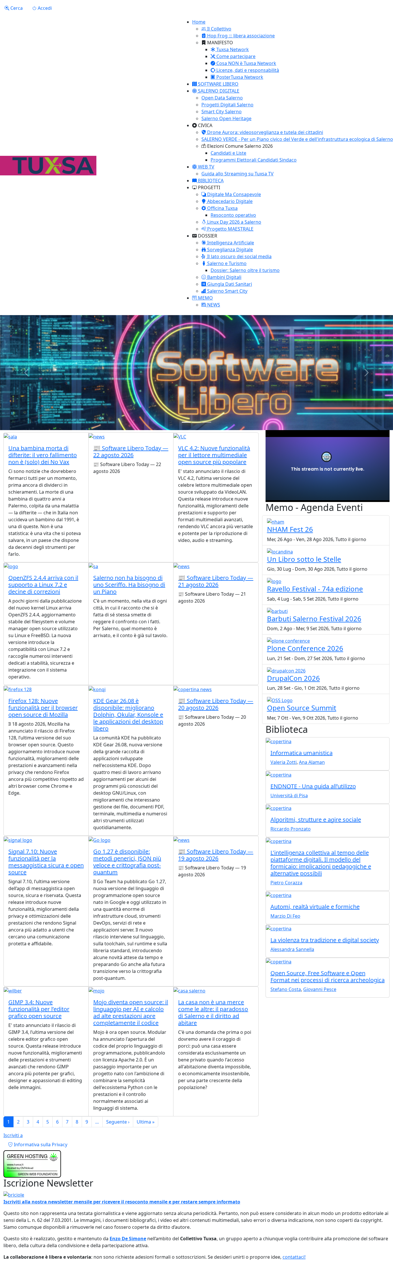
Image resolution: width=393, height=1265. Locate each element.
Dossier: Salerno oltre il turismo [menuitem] (245, 270)
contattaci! (294, 1257)
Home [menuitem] (198, 22)
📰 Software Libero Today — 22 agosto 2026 (130, 451)
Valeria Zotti (283, 762)
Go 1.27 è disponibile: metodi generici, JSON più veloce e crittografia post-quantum (127, 862)
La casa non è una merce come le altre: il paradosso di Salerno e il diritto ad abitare (213, 1012)
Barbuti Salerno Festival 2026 (314, 618)
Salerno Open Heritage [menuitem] (226, 118)
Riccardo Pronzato (290, 829)
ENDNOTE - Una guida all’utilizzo (313, 786)
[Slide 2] (196, 422)
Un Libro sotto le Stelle (304, 559)
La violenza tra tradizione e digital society (324, 940)
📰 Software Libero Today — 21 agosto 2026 (215, 581)
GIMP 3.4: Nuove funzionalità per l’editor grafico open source (38, 1009)
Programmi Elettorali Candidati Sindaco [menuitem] (254, 160)
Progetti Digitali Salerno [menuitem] (227, 104)
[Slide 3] (207, 422)
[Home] (48, 165)
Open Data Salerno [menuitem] (222, 98)
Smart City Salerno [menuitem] (221, 111)
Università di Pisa (289, 795)
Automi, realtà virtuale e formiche (315, 907)
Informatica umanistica (301, 753)
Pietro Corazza (286, 882)
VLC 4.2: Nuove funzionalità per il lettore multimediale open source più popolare (214, 455)
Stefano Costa (285, 989)
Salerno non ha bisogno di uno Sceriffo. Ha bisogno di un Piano (129, 584)
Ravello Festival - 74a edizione (315, 588)
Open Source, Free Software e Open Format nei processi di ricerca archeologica (327, 976)
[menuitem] (216, 29)
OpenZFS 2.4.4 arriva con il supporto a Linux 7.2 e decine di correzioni (43, 584)
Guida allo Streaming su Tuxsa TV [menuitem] (237, 173)
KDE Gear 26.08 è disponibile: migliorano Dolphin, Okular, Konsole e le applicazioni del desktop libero (128, 714)
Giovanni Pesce (319, 989)
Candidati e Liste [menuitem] (228, 153)
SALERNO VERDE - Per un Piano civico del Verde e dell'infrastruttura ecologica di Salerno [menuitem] (297, 139)
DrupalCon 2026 (293, 678)
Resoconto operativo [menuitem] (233, 215)
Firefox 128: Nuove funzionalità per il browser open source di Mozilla (43, 707)
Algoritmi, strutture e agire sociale (315, 819)
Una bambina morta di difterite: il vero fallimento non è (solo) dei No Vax (42, 455)
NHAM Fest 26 (290, 529)
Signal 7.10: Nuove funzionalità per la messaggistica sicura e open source (46, 862)
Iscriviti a (13, 1135)
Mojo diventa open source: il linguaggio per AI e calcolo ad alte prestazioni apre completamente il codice (130, 1012)
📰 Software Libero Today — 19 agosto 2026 (215, 855)
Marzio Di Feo (285, 916)
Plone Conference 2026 (305, 648)
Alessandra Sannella (292, 949)
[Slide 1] (186, 422)
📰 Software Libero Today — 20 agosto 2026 (215, 704)
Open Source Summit (301, 707)
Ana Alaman (312, 762)
